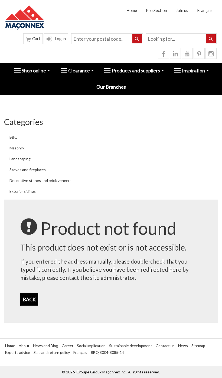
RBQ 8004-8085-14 (107, 352)
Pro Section (156, 10)
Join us (182, 10)
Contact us (165, 345)
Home (131, 10)
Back (29, 299)
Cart (35, 38)
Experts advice (17, 352)
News (183, 345)
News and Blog (45, 345)
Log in (60, 38)
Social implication (91, 345)
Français (205, 10)
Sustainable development (130, 345)
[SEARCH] (211, 38)
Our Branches (111, 87)
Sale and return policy (52, 352)
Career (67, 345)
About (24, 345)
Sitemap (198, 345)
